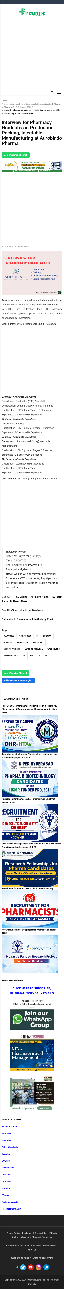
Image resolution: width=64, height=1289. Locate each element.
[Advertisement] (32, 52)
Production (22, 642)
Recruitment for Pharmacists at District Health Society (27, 888)
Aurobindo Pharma (34, 649)
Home (4, 101)
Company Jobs (11, 656)
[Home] (32, 12)
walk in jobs (53, 649)
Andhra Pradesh (12, 649)
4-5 (39, 656)
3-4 (31, 656)
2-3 (23, 656)
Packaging (38, 642)
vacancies (9, 636)
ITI (37, 636)
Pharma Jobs (25, 636)
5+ (46, 656)
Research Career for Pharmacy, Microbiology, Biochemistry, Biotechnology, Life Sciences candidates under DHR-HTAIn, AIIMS (30, 709)
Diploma (47, 636)
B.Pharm (8, 642)
